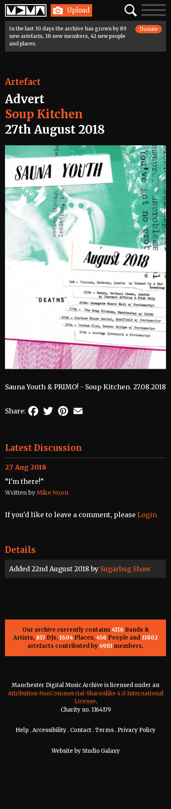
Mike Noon (52, 492)
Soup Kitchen (44, 114)
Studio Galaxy (101, 750)
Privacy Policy (136, 730)
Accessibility (49, 730)
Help (22, 730)
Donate (148, 29)
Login (147, 514)
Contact (80, 730)
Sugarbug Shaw (125, 569)
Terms (104, 730)
